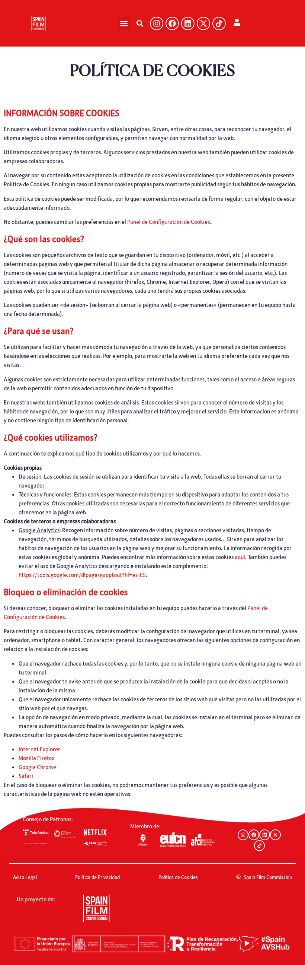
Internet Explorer (39, 749)
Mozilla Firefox (36, 758)
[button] (124, 23)
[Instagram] (156, 23)
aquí (240, 557)
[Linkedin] (188, 23)
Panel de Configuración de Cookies (168, 221)
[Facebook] (172, 23)
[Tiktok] (219, 23)
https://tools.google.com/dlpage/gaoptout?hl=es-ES (82, 574)
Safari (26, 776)
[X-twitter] (203, 23)
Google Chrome (37, 767)
